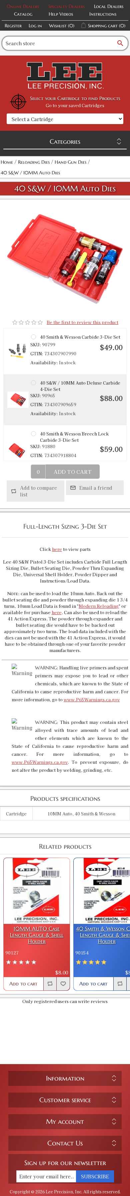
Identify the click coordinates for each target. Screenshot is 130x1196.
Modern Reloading (99, 606)
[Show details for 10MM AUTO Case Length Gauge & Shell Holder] (37, 891)
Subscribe (95, 1176)
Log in (35, 26)
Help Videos (61, 14)
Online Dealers (23, 6)
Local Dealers (108, 6)
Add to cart (73, 471)
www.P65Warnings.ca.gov (92, 699)
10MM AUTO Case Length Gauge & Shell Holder (36, 935)
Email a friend (95, 487)
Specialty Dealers (66, 6)
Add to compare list (38, 491)
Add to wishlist (63, 983)
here (57, 549)
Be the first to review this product (82, 322)
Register (13, 26)
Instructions (102, 14)
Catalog (23, 14)
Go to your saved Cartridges (75, 105)
